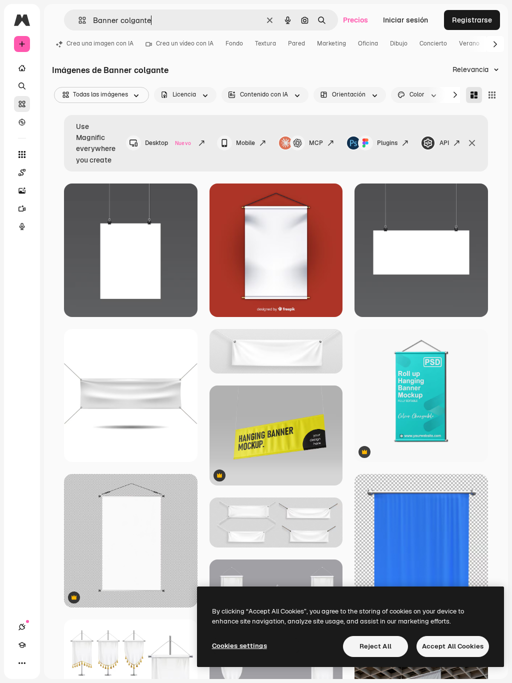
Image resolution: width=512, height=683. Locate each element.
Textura (265, 44)
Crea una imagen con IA (100, 44)
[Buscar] (22, 86)
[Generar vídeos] (22, 208)
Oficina (368, 44)
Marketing (331, 44)
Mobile (245, 143)
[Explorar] (22, 122)
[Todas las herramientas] (22, 154)
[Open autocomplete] (78, 20)
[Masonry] (474, 95)
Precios (355, 20)
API (444, 143)
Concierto (433, 44)
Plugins (387, 143)
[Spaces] (22, 172)
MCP (316, 143)
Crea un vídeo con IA (185, 44)
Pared (296, 44)
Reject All (376, 646)
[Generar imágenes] (22, 190)
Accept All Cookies (453, 646)
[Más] (22, 663)
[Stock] (22, 104)
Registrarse (472, 20)
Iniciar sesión (405, 20)
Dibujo (399, 44)
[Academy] (22, 645)
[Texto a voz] (22, 226)
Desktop (168, 143)
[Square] (492, 95)
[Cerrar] (472, 143)
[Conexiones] (22, 627)
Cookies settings (239, 646)
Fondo (234, 44)
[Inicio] (22, 68)
